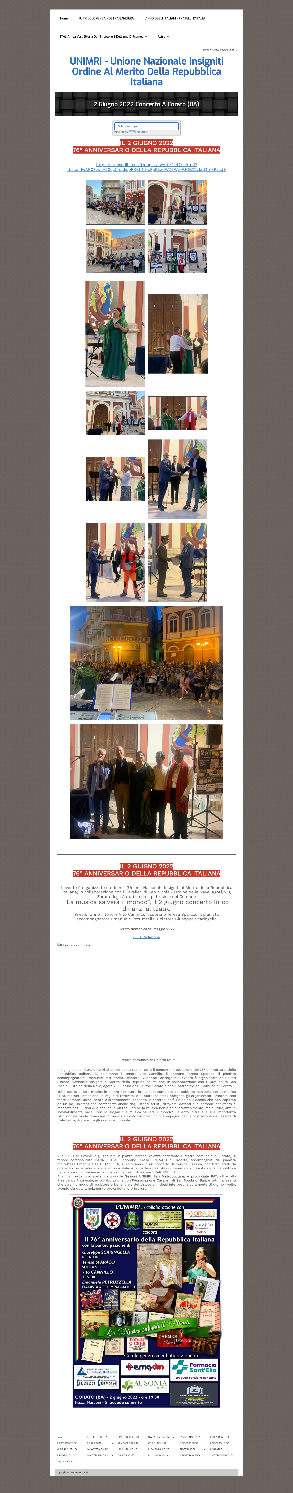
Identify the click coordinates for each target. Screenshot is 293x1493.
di (146, 937)
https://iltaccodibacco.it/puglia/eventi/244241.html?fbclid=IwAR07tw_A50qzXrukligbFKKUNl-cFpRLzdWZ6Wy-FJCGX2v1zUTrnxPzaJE (146, 167)
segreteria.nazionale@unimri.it (220, 49)
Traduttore (141, 131)
